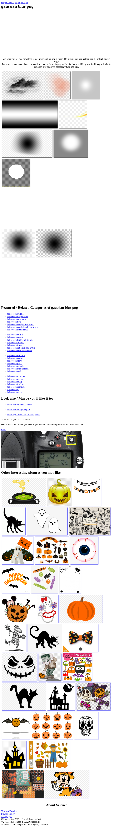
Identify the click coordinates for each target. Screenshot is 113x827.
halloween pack (14, 363)
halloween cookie (15, 337)
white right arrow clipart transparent (23, 414)
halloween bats (14, 321)
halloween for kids (15, 384)
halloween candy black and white (22, 327)
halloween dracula (15, 366)
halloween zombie (15, 342)
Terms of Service (9, 811)
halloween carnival (16, 387)
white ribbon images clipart (19, 404)
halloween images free (17, 316)
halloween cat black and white (21, 348)
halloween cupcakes (16, 319)
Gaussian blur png (10, 95)
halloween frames (15, 345)
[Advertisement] (56, 33)
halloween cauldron (16, 355)
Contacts (10, 2)
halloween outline (15, 314)
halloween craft (14, 371)
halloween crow (14, 361)
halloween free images (17, 329)
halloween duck (14, 392)
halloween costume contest (19, 350)
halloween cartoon (15, 358)
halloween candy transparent (20, 324)
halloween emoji (14, 381)
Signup (18, 2)
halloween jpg (13, 389)
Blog (3, 2)
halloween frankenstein (18, 368)
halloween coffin (15, 334)
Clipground (14, 818)
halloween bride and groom (20, 340)
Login (25, 2)
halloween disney (15, 379)
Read (3, 429)
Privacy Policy (8, 814)
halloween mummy (16, 376)
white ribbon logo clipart (18, 409)
